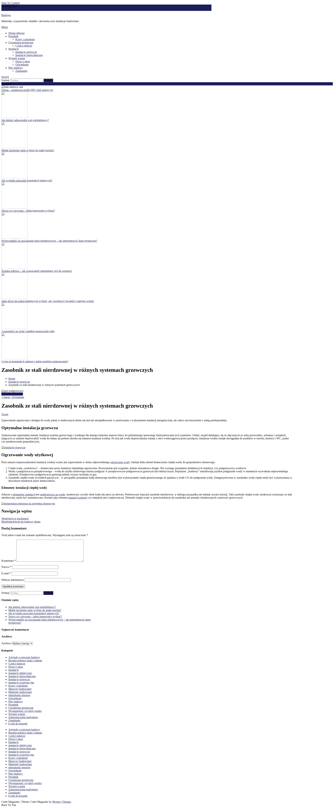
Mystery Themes (61, 801)
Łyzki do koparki (17, 723)
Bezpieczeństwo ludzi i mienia (25, 660)
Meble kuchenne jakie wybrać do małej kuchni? (27, 150)
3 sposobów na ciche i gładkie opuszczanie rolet (27, 331)
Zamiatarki (21, 70)
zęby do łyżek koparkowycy (52, 9)
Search (5, 76)
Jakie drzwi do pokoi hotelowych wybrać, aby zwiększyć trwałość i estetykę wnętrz (47, 301)
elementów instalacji (24, 494)
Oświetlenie (22, 64)
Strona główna (16, 33)
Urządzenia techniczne (20, 42)
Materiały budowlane (20, 692)
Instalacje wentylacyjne (21, 682)
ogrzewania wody (120, 462)
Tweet (4, 414)
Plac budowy (15, 67)
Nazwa (6, 566)
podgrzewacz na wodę (52, 494)
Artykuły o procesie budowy (24, 657)
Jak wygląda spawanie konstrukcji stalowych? (26, 180)
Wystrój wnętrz (16, 58)
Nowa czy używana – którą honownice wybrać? (28, 210)
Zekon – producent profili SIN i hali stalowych (27, 90)
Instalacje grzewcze (26, 51)
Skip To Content (10, 2)
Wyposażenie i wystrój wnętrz (25, 710)
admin (20, 397)
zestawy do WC (27, 9)
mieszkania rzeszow (19, 695)
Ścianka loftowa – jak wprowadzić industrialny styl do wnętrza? (36, 270)
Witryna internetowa (12, 579)
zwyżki (14, 9)
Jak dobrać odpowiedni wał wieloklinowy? (25, 120)
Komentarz (8, 560)
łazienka (5, 9)
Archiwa (6, 643)
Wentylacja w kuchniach (15, 518)
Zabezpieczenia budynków (23, 717)
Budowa (6, 15)
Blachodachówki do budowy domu (20, 521)
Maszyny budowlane (19, 688)
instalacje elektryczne (20, 673)
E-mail (6, 573)
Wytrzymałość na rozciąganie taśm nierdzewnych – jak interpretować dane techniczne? (49, 240)
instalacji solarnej (77, 497)
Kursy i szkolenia (25, 39)
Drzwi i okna (22, 61)
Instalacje (13, 48)
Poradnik (13, 36)
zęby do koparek (77, 9)
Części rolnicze (23, 45)
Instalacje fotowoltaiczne (29, 55)
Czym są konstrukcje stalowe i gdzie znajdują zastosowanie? (34, 361)
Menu (4, 27)
